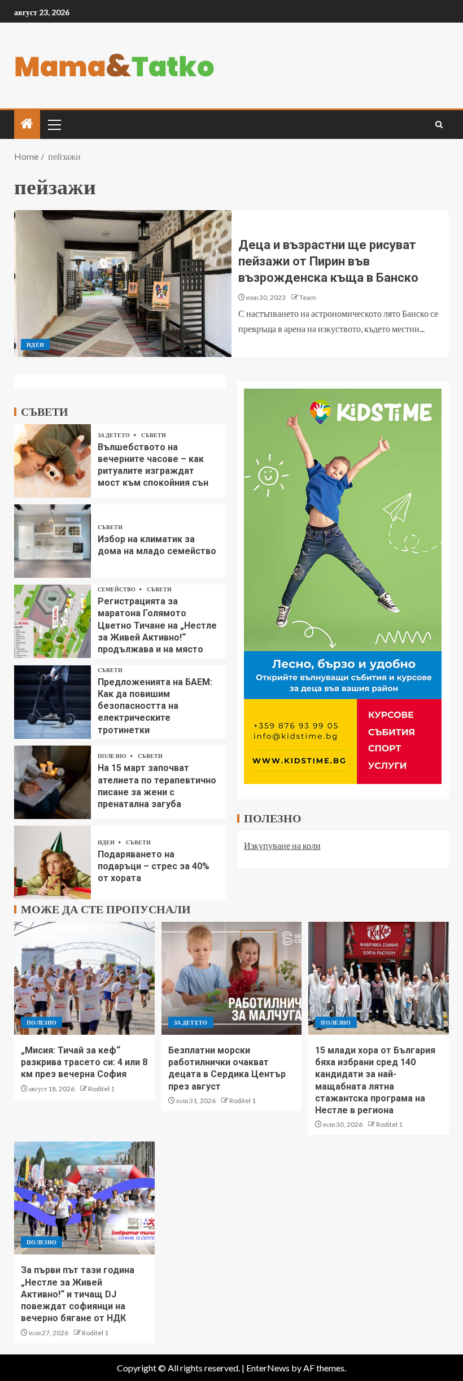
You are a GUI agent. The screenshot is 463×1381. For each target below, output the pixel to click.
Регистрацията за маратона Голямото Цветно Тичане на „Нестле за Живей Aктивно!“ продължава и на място (157, 625)
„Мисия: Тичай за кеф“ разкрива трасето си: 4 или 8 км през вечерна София (84, 1062)
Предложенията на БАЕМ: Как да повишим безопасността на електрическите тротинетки (155, 706)
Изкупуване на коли (282, 845)
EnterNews (268, 1367)
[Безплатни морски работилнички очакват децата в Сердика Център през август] (231, 978)
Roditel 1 (101, 1088)
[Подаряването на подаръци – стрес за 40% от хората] (52, 862)
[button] (53, 124)
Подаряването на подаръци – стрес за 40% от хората (153, 866)
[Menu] (53, 124)
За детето (114, 435)
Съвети (153, 435)
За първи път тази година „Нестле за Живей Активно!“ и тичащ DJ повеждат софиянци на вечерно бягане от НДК (77, 1294)
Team (307, 297)
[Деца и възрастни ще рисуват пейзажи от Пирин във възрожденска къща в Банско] (122, 283)
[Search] (439, 125)
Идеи (35, 344)
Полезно (113, 755)
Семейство (117, 589)
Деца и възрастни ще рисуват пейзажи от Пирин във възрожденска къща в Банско (328, 261)
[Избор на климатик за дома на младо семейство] (52, 541)
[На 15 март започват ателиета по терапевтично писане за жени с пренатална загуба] (52, 782)
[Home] (27, 124)
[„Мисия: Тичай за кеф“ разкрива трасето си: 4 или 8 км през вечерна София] (84, 978)
